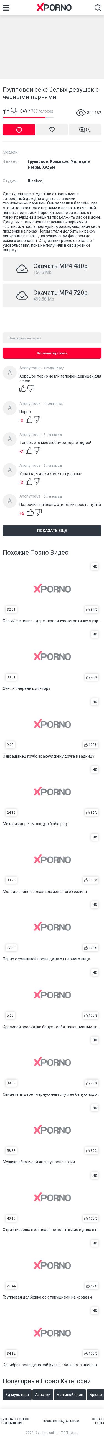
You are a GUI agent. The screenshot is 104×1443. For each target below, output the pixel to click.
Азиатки (42, 1394)
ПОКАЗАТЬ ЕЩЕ (52, 530)
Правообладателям (61, 1421)
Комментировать (52, 353)
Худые (48, 167)
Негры (34, 167)
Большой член (70, 1394)
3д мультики (17, 1394)
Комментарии (88, 129)
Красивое (59, 161)
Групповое (38, 161)
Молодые (80, 161)
